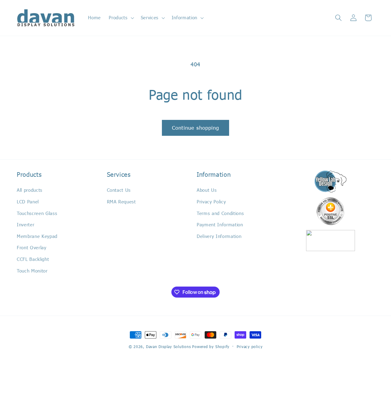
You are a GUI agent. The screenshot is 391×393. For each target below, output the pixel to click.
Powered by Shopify (210, 346)
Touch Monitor (32, 270)
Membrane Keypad (37, 236)
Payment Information (220, 224)
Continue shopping (195, 127)
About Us (207, 190)
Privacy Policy (211, 201)
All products (29, 190)
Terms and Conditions (220, 213)
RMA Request (121, 201)
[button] (121, 18)
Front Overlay (31, 247)
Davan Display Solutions (168, 346)
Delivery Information (219, 236)
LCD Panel (28, 201)
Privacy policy (250, 346)
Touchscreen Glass (37, 213)
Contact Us (119, 190)
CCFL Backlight (33, 259)
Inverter (25, 224)
